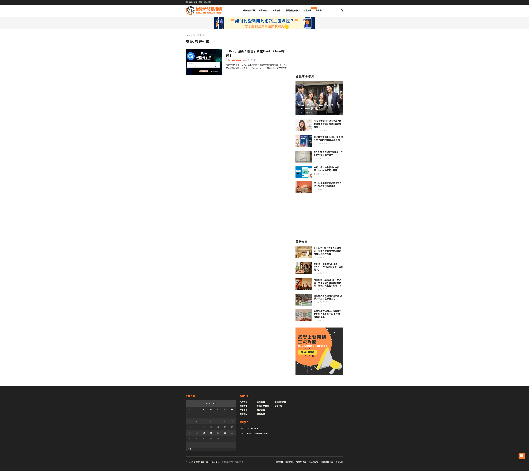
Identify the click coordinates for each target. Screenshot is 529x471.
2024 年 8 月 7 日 (250, 60)
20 (211, 433)
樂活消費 (261, 410)
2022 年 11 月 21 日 (322, 158)
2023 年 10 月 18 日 (322, 130)
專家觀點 (243, 414)
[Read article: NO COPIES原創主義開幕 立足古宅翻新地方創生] (303, 157)
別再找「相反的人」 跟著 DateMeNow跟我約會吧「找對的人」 (328, 267)
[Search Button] (342, 10)
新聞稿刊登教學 (327, 462)
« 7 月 (188, 449)
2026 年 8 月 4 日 (321, 289)
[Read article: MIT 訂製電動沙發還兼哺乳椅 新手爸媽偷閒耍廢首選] (303, 187)
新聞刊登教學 (292, 10)
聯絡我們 (319, 10)
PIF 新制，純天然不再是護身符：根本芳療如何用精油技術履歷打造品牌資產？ (327, 251)
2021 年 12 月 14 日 (322, 143)
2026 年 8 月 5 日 (321, 273)
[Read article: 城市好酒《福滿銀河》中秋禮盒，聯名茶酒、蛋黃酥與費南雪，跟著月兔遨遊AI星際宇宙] (303, 284)
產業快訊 (263, 10)
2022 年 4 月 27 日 (321, 189)
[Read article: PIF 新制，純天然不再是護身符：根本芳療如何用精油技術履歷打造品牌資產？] (303, 252)
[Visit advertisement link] (264, 23)
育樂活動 (278, 406)
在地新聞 (243, 410)
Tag (194, 35)
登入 (201, 2)
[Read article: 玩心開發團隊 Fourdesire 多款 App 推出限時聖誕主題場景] (303, 141)
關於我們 (189, 2)
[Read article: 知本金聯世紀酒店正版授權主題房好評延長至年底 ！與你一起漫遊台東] (303, 315)
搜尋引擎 (201, 35)
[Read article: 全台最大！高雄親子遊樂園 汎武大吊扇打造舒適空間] (303, 300)
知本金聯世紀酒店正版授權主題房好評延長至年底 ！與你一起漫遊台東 (328, 314)
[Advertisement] (319, 50)
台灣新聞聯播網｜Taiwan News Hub (206, 462)
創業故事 (243, 406)
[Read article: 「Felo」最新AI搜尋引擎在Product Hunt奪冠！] (204, 62)
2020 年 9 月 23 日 (321, 174)
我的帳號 (207, 2)
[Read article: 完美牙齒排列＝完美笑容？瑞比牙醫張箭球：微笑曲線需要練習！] (303, 125)
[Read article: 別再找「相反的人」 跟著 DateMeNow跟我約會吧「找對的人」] (303, 268)
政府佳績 (261, 402)
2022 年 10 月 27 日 (305, 112)
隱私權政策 (313, 462)
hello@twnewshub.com (257, 433)
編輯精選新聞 (249, 10)
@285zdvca (252, 428)
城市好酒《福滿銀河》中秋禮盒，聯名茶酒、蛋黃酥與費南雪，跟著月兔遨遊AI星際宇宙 (327, 283)
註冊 (196, 2)
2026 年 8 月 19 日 (321, 257)
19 (204, 433)
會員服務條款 (300, 462)
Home (188, 35)
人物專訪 (276, 10)
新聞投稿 (307, 10)
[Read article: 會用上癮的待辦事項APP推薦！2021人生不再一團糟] (303, 172)
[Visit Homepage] (204, 10)
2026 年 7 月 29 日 (321, 320)
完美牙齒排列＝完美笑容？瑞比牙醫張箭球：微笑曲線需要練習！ (327, 124)
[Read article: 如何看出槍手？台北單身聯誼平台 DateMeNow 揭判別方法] (319, 98)
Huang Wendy (235, 60)
